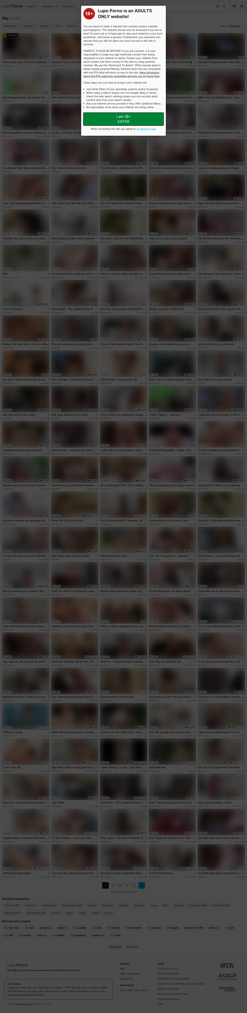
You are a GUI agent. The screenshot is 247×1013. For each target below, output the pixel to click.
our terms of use (146, 128)
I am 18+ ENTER (123, 119)
